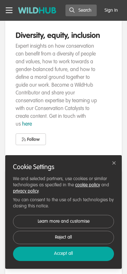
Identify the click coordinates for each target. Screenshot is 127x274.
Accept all (63, 253)
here (27, 124)
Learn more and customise (64, 221)
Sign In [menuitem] (111, 10)
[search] (81, 10)
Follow (33, 139)
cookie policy (87, 185)
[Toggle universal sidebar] (9, 10)
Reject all (63, 237)
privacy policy (25, 191)
